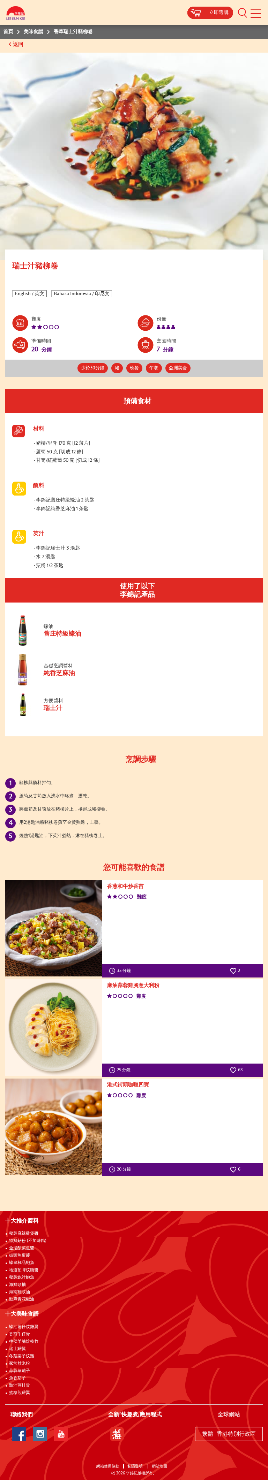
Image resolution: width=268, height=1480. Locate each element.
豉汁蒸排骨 (19, 1385)
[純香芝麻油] (59, 684)
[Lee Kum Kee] (15, 15)
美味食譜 (33, 31)
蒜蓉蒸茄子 (19, 1371)
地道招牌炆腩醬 (23, 1270)
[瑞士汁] (59, 714)
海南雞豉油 (19, 1292)
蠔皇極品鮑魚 (21, 1263)
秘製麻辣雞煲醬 (23, 1234)
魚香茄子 (17, 1378)
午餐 (153, 368)
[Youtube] (61, 1434)
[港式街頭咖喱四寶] (53, 1127)
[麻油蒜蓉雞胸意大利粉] (53, 1027)
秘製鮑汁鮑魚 (21, 1277)
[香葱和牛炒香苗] (53, 928)
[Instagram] (40, 1434)
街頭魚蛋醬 (19, 1255)
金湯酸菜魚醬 (21, 1248)
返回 (19, 44)
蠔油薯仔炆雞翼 (23, 1327)
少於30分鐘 (92, 368)
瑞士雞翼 (17, 1349)
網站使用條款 (107, 1466)
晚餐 (134, 368)
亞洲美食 (178, 368)
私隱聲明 (135, 1466)
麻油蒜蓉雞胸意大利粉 (133, 985)
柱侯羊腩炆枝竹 (23, 1342)
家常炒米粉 (19, 1364)
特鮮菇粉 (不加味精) (27, 1241)
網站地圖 (160, 1466)
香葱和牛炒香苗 (125, 886)
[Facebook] (19, 1434)
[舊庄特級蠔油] (59, 644)
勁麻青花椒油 (21, 1299)
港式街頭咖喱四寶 (128, 1084)
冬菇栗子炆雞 (21, 1356)
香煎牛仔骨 (19, 1334)
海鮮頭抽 (17, 1285)
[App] (117, 1434)
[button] (242, 12)
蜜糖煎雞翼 (19, 1393)
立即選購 (219, 12)
